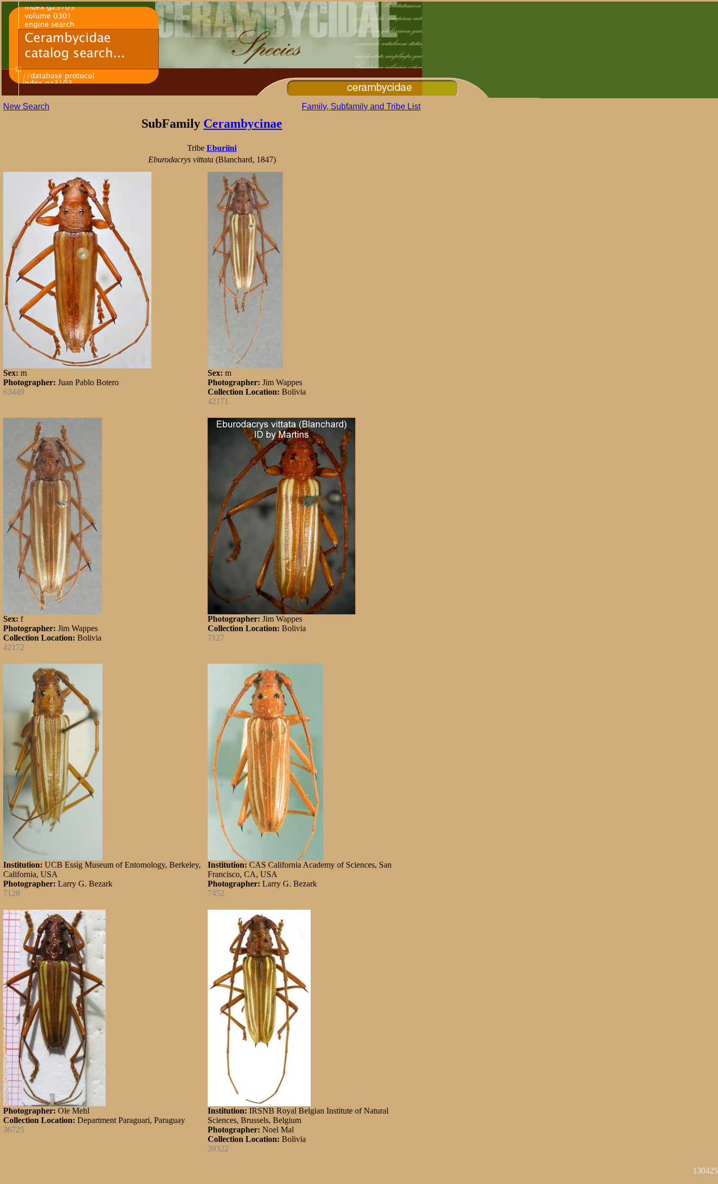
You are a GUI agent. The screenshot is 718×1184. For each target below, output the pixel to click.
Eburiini (222, 147)
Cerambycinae (242, 123)
